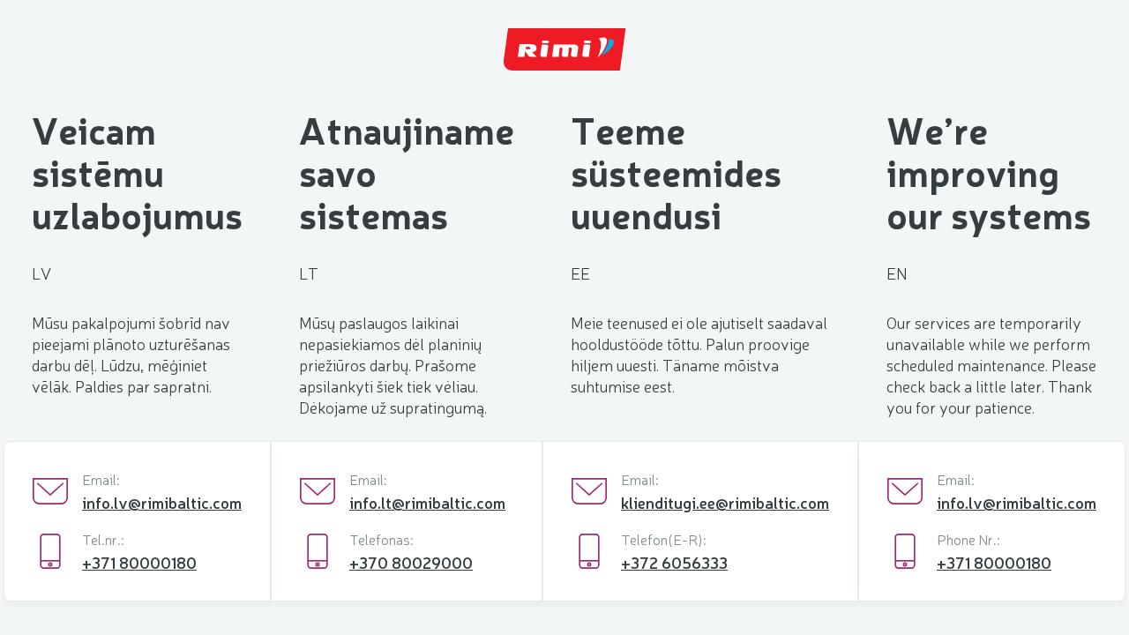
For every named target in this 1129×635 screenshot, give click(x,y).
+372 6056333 (674, 561)
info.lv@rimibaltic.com (162, 501)
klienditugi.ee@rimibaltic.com (725, 501)
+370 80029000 (411, 561)
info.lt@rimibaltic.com (427, 501)
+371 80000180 (139, 561)
